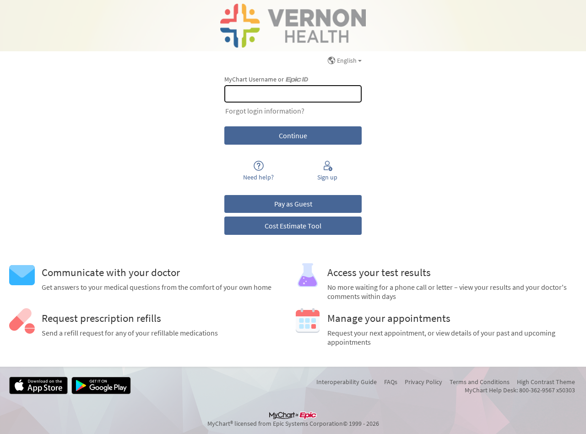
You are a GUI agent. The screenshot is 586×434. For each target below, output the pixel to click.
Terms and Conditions (480, 382)
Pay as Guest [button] (293, 203)
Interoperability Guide (346, 382)
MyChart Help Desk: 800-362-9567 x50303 (520, 390)
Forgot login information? (264, 110)
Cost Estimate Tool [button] (293, 225)
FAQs (390, 382)
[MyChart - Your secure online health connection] (293, 26)
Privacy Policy (423, 382)
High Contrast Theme (546, 382)
